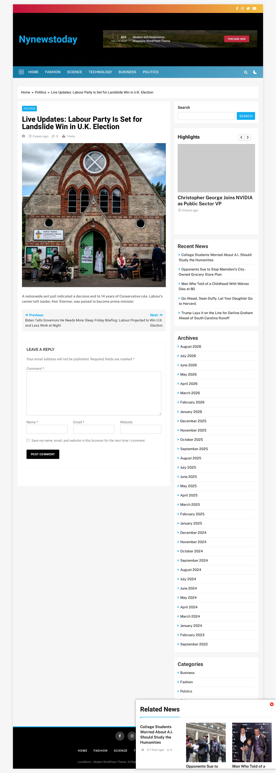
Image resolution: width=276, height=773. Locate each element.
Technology (100, 72)
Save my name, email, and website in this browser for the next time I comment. (88, 440)
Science (74, 72)
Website (126, 422)
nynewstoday (48, 39)
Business (127, 72)
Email (78, 422)
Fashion (53, 72)
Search (184, 108)
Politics (150, 72)
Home (33, 72)
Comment (35, 368)
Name (32, 422)
